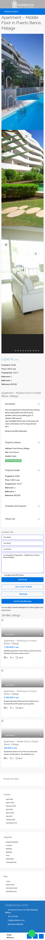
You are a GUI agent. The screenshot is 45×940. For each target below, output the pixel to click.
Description (10, 404)
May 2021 (9, 816)
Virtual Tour (10, 519)
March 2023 (10, 803)
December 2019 (11, 823)
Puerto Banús (14, 452)
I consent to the (14, 575)
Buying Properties (12, 842)
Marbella (9, 849)
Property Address (13, 442)
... (30, 653)
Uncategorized (11, 862)
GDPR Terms (19, 575)
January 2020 (10, 819)
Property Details (12, 470)
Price (7, 855)
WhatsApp (23, 594)
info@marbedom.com (16, 920)
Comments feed (11, 888)
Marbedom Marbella (15, 924)
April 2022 (9, 809)
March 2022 (10, 813)
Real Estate (10, 859)
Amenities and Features (15, 506)
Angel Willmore (10, 936)
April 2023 (9, 799)
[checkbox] (2, 575)
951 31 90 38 (13, 916)
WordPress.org (11, 891)
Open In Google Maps (13, 461)
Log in (8, 881)
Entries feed (10, 885)
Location (9, 845)
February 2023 (11, 806)
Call (23, 587)
